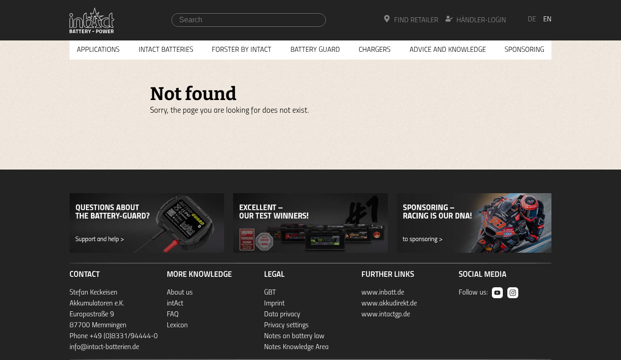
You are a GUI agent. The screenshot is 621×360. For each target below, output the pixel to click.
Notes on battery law (294, 336)
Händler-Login (481, 20)
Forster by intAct (241, 50)
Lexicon (177, 325)
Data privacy (282, 314)
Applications (98, 50)
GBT (270, 292)
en (547, 19)
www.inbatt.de (382, 292)
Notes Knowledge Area (296, 347)
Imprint (274, 303)
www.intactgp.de (385, 314)
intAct (175, 303)
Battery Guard (315, 50)
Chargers (375, 50)
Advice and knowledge (448, 50)
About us (180, 292)
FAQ (173, 314)
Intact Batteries (166, 50)
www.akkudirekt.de (389, 303)
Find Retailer (416, 20)
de (532, 19)
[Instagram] (512, 292)
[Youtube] (497, 292)
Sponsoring (524, 50)
